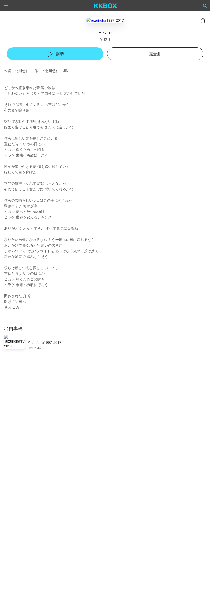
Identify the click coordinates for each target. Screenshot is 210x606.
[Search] (205, 6)
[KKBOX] (105, 5)
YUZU (105, 39)
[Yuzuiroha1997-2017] (105, 20)
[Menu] (6, 6)
